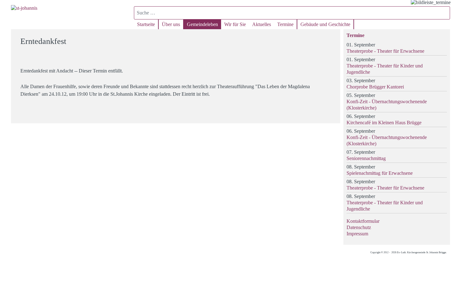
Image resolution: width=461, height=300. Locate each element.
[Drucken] (331, 38)
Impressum (357, 233)
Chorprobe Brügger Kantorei (375, 86)
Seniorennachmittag (366, 158)
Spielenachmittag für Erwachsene (380, 173)
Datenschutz (359, 227)
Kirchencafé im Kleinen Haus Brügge (384, 122)
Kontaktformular (363, 221)
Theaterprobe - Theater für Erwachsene (385, 51)
